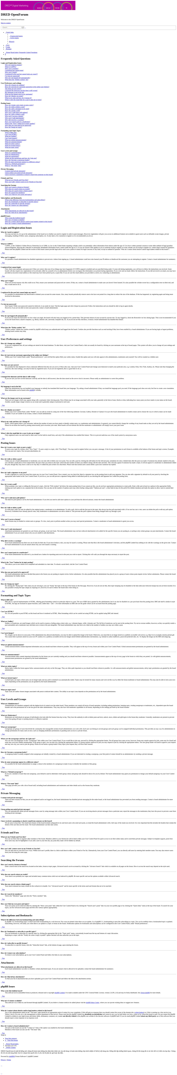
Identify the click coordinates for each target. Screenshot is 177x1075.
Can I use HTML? (11, 134)
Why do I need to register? (13, 65)
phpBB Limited (60, 993)
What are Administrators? (13, 153)
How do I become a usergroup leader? (17, 160)
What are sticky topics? (12, 144)
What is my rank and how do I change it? (18, 98)
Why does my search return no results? (17, 189)
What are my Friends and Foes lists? (16, 180)
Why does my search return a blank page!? (18, 191)
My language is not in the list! (14, 92)
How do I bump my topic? (13, 127)
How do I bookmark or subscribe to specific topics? (21, 202)
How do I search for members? (15, 193)
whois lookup (139, 1012)
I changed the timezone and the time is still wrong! (21, 90)
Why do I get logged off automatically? (17, 78)
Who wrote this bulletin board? (15, 218)
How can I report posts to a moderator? (17, 122)
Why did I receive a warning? (14, 120)
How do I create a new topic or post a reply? (19, 105)
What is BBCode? (11, 132)
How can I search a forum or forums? (17, 187)
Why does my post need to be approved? (18, 125)
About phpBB (145, 993)
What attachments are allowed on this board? (19, 211)
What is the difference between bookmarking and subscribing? (25, 200)
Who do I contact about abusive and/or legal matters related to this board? (28, 221)
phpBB (31, 390)
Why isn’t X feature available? (15, 220)
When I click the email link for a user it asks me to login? (23, 100)
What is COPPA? (10, 67)
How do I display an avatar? (14, 96)
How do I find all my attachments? (16, 212)
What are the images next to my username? (19, 94)
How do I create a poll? (12, 110)
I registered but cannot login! (14, 70)
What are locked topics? (12, 145)
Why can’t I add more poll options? (16, 112)
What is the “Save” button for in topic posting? (20, 123)
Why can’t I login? (11, 72)
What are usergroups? (12, 156)
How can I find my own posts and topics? (18, 194)
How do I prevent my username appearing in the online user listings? (27, 87)
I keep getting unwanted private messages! (18, 173)
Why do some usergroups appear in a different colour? (22, 162)
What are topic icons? (12, 147)
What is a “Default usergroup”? (15, 164)
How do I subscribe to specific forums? (17, 203)
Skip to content (6, 23)
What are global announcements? (15, 140)
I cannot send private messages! (15, 171)
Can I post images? (11, 138)
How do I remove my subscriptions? (16, 205)
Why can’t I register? (11, 68)
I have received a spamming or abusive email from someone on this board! (29, 174)
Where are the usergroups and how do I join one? (21, 158)
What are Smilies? (11, 136)
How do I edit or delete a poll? (15, 114)
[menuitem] (16, 36)
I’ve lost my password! (12, 76)
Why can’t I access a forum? (14, 116)
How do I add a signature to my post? (17, 109)
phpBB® (12, 1056)
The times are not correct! (13, 89)
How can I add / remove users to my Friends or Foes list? (23, 182)
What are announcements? (13, 142)
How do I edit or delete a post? (15, 107)
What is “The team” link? (13, 165)
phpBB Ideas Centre (92, 1002)
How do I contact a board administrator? (18, 223)
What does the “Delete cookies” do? (16, 80)
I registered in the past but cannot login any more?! (21, 74)
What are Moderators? (12, 154)
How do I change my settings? (15, 85)
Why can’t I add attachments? (14, 118)
